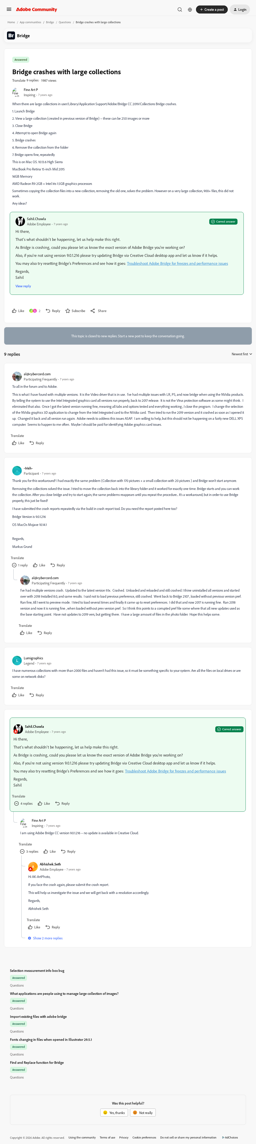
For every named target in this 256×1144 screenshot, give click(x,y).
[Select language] (190, 9)
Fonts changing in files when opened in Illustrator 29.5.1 (51, 1039)
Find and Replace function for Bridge (37, 1062)
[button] (9, 11)
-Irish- (28, 468)
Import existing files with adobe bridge (38, 1016)
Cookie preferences (144, 1137)
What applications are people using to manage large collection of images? (64, 993)
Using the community (82, 1137)
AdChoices (231, 1137)
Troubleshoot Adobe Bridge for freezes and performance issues (177, 263)
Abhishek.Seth (50, 864)
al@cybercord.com (37, 374)
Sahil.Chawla (36, 219)
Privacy (123, 1137)
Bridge (50, 22)
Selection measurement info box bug (37, 970)
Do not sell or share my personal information (188, 1137)
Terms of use (107, 1137)
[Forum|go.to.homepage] (36, 9)
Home (11, 22)
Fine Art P (31, 89)
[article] (128, 409)
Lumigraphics (33, 658)
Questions (65, 22)
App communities (30, 22)
